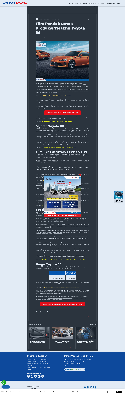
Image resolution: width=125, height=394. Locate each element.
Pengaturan (111, 391)
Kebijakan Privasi (76, 391)
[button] (80, 174)
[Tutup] (123, 392)
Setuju (118, 391)
